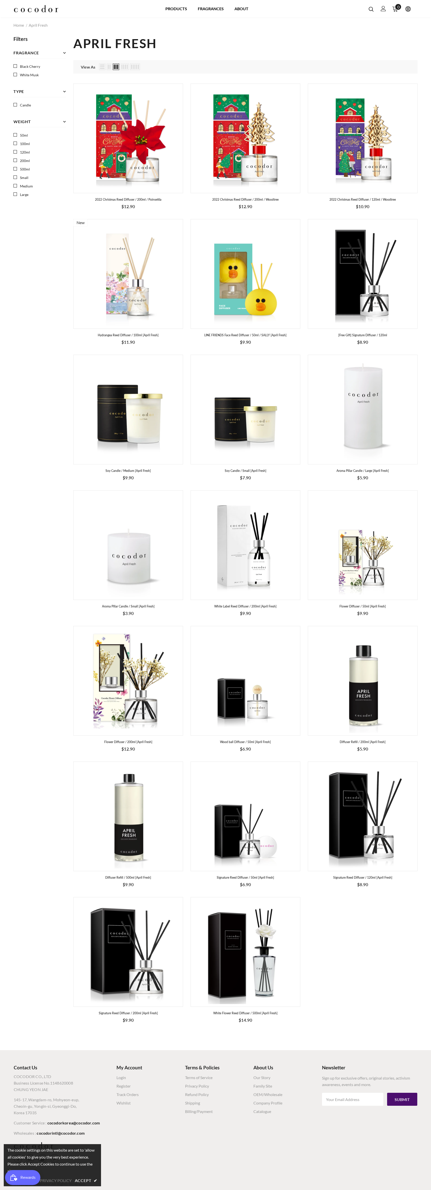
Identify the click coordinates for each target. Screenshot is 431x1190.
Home (18, 25)
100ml (25, 144)
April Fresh (38, 25)
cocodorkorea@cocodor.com (73, 1122)
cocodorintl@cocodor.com (61, 1133)
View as (88, 67)
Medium (26, 186)
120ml (25, 152)
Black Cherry (30, 66)
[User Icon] (383, 8)
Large (24, 194)
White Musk (29, 75)
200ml (25, 161)
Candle (25, 105)
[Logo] (36, 9)
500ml (25, 169)
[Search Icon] (371, 8)
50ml (24, 135)
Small (24, 177)
